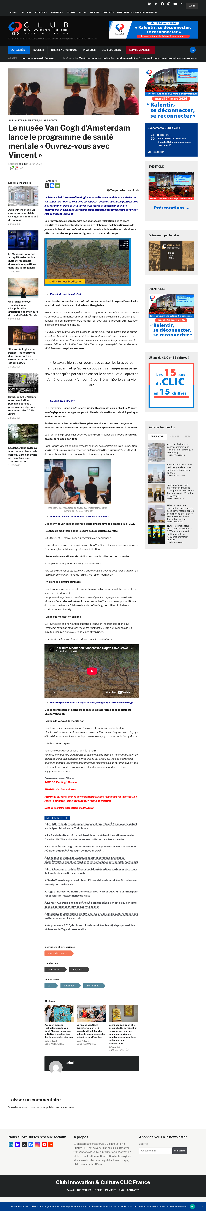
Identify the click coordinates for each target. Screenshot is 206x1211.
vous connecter (31, 1107)
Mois (187, 436)
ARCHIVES (94, 12)
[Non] (202, 1206)
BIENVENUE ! (84, 1190)
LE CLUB (25, 12)
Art (49, 985)
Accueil (13, 12)
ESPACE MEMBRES (139, 49)
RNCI (81, 12)
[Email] (57, 185)
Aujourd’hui (157, 436)
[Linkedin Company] (149, 4)
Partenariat (93, 985)
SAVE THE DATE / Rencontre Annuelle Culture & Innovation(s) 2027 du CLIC (174, 142)
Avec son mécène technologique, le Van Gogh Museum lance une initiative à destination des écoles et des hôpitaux (58, 1031)
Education (69, 985)
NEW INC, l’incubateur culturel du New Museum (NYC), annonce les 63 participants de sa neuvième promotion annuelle (179, 533)
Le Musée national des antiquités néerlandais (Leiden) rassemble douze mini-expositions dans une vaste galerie (114, 58)
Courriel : (144, 1143)
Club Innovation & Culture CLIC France (103, 1182)
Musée (43, 120)
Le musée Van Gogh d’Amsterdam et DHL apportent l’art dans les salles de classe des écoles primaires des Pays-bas (91, 1031)
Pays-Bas (78, 969)
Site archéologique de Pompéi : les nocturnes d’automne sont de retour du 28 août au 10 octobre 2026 (22, 356)
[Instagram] (168, 4)
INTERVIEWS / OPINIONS (64, 49)
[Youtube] (175, 4)
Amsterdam (54, 969)
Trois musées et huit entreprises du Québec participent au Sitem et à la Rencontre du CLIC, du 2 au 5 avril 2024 (180, 490)
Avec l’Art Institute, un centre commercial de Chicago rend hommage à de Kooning (23, 214)
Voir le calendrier (156, 151)
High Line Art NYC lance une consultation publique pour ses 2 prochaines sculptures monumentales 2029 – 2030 (22, 405)
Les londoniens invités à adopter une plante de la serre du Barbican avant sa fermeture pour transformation (22, 455)
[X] (156, 4)
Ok (192, 1206)
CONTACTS (108, 12)
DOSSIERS (38, 49)
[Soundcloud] (181, 4)
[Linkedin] (17, 1144)
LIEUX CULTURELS (111, 49)
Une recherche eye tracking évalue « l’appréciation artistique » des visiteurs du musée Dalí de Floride (23, 308)
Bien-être (31, 120)
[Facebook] (162, 4)
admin (22, 163)
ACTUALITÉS (18, 49)
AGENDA (71, 12)
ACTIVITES (40, 12)
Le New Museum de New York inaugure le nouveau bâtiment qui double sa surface (179, 468)
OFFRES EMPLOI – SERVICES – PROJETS (135, 12)
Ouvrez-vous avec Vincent (60, 778)
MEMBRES (56, 12)
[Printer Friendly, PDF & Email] (16, 168)
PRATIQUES (89, 49)
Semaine (174, 436)
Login (192, 6)
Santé (53, 120)
